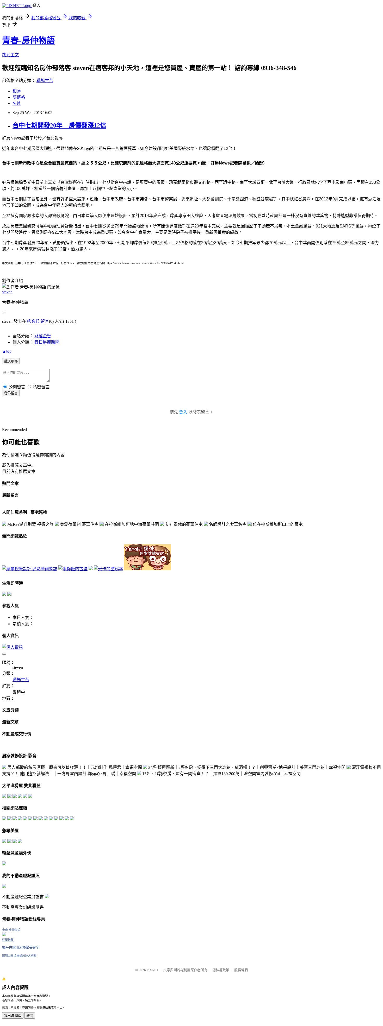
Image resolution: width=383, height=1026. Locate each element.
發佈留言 (11, 393)
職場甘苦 (44, 80)
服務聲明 (241, 970)
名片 (17, 103)
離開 (29, 1016)
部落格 (19, 97)
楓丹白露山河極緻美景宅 (20, 947)
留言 (45, 321)
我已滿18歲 (12, 1016)
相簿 (17, 91)
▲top (6, 351)
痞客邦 (33, 321)
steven (7, 292)
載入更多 (11, 361)
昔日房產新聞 (46, 342)
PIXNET (152, 970)
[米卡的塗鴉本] (108, 569)
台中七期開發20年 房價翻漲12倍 (59, 125)
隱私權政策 (220, 970)
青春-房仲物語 (28, 40)
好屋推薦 (8, 939)
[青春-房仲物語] (4, 935)
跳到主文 (10, 55)
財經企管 (42, 336)
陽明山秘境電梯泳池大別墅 (19, 955)
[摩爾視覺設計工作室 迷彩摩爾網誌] (29, 569)
